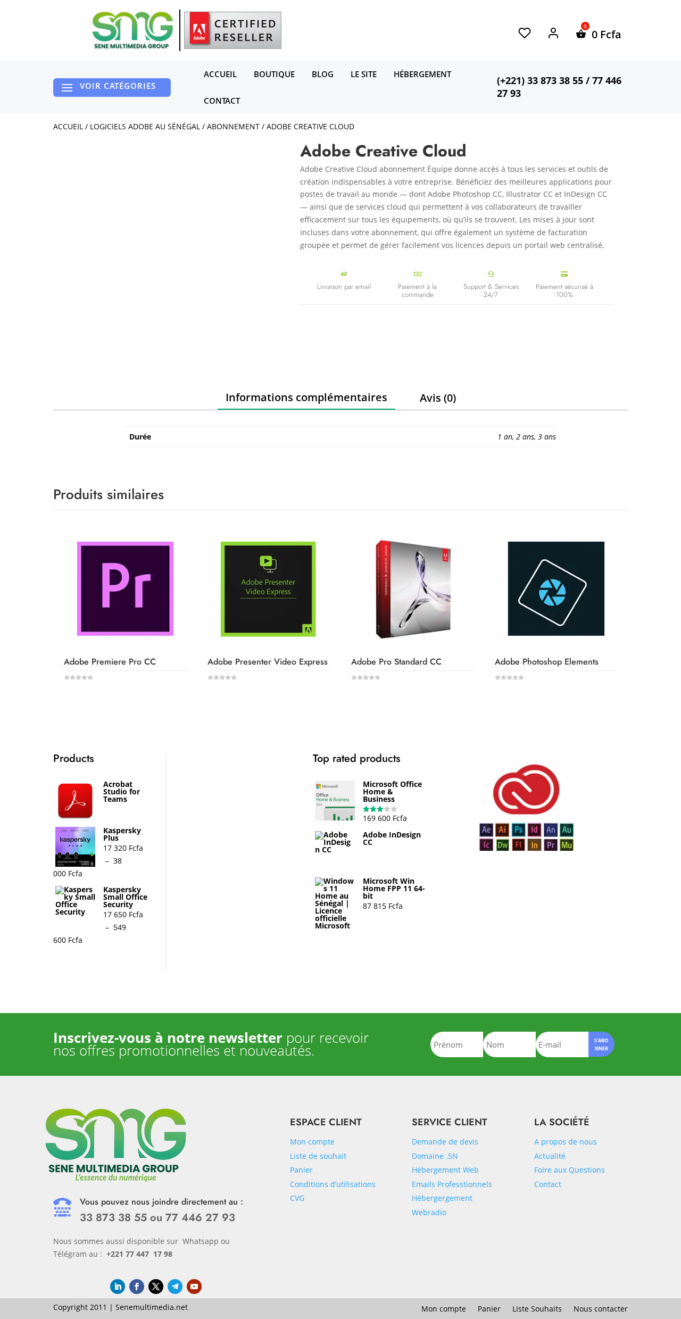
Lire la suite (108, 704)
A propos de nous (565, 1142)
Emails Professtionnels (452, 1184)
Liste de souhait (318, 1156)
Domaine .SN (435, 1156)
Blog (323, 74)
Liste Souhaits (537, 1309)
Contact (222, 100)
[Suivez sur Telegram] (175, 1286)
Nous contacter (601, 1309)
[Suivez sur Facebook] (136, 1286)
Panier (301, 1170)
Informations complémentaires (306, 397)
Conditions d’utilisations (333, 1184)
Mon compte (312, 1142)
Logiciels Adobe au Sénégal (145, 126)
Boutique (274, 74)
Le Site (364, 74)
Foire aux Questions (569, 1170)
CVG (297, 1198)
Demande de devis (445, 1142)
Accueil (220, 74)
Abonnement (233, 126)
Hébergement (422, 74)
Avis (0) (438, 398)
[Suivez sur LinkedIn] (117, 1286)
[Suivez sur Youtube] (194, 1286)
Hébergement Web (445, 1170)
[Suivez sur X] (155, 1286)
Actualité (550, 1156)
